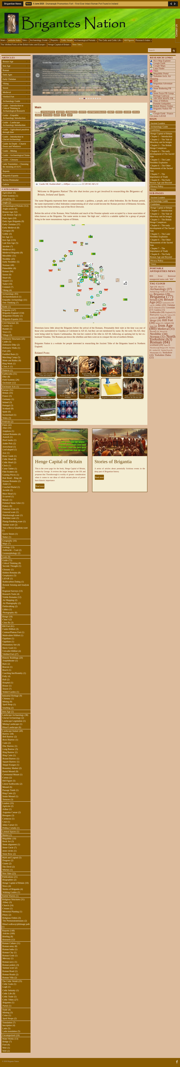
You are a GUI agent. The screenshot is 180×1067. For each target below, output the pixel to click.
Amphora (6, 431)
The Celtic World (10, 981)
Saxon (15, 87)
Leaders (5, 803)
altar (161, 287)
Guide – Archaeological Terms (16, 155)
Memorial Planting (10, 911)
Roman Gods (8, 955)
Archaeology (8, 294)
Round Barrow (9, 758)
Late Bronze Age (10, 215)
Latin (4, 1028)
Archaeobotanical (10, 297)
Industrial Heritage (10, 696)
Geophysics (8, 575)
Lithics (6, 609)
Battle (4, 307)
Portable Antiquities (162, 103)
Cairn (5, 743)
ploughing (6, 199)
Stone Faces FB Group (163, 93)
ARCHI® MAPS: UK (163, 98)
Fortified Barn (8, 354)
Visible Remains (9, 597)
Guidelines (155, 130)
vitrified (156, 350)
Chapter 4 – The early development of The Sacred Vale (162, 154)
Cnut (4, 822)
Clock (5, 465)
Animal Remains (9, 434)
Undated (6, 287)
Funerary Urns (9, 509)
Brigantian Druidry (11, 316)
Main (3, 40)
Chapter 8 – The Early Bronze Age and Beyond (161, 181)
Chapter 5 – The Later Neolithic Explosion (160, 161)
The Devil (6, 867)
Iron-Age (6, 711)
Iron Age (111, 112)
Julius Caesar (8, 825)
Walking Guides (9, 892)
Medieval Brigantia (10, 252)
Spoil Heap (8, 704)
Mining (5, 701)
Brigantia (6, 310)
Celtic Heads (67, 40)
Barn (4, 664)
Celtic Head (7, 459)
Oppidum (6, 638)
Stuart (63, 115)
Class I (5, 619)
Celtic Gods (7, 984)
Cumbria (159, 310)
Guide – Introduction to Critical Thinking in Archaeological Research (15, 108)
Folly (4, 676)
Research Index (143, 40)
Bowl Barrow (9, 739)
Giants (5, 863)
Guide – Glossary (10, 159)
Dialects (5, 370)
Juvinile (6, 490)
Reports (54, 40)
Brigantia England (48, 112)
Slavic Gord (7, 648)
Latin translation (10, 1031)
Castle (5, 341)
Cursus (5, 777)
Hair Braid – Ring (10, 478)
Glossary (6, 569)
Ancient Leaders (157, 123)
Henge (5, 616)
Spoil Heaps (8, 1018)
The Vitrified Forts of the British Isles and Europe (23, 44)
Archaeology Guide (39, 40)
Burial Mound (8, 771)
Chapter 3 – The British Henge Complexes (160, 146)
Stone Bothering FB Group (160, 89)
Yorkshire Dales (160, 356)
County (5, 326)
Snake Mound (8, 796)
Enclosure (7, 383)
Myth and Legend (10, 857)
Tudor (5, 284)
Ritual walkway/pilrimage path (16, 924)
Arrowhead (7, 447)
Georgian (82, 112)
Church (5, 905)
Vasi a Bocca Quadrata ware (15, 528)
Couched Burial (10, 487)
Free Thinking (9, 302)
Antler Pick (7, 443)
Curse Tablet (8, 468)
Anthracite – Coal (10, 550)
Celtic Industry (8, 990)
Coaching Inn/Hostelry (12, 673)
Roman (56, 115)
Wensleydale (155, 353)
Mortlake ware (9, 518)
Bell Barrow (8, 736)
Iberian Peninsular (11, 180)
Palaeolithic (47, 115)
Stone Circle (7, 847)
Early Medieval (9, 227)
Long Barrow (9, 749)
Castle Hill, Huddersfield (49, 184)
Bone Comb (7, 456)
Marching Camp (9, 357)
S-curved (7, 496)
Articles (5, 933)
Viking (69, 115)
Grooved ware (9, 512)
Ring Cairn (7, 755)
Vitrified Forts (166, 350)
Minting (5, 1012)
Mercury (6, 958)
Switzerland (7, 415)
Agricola (6, 806)
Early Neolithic (9, 262)
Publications (7, 877)
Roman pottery (9, 965)
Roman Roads (8, 974)
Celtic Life (7, 993)
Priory (5, 915)
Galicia (15, 184)
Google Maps (159, 66)
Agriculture (7, 193)
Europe (74, 90)
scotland (156, 345)
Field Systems (8, 196)
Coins (5, 1015)
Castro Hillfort (8, 629)
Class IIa (6, 622)
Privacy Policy (156, 186)
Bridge (5, 1041)
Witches (5, 870)
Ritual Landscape (10, 727)
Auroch (6, 437)
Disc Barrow (8, 746)
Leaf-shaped (8, 449)
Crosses (5, 908)
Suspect (5, 281)
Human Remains (9, 481)
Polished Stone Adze (11, 503)
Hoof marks (8, 440)
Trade (4, 1009)
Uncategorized (8, 1035)
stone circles (7, 851)
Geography (7, 541)
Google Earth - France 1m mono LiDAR (161, 114)
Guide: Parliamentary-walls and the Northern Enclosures (67, 63)
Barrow (5, 734)
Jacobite (119, 112)
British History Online (163, 106)
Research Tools (9, 594)
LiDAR (6, 578)
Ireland (5, 402)
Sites (24, 40)
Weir (4, 1048)
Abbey (5, 902)
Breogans (6, 815)
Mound (5, 787)
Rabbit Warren (8, 896)
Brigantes (7, 1002)
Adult (5, 484)
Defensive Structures (11, 339)
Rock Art (6, 841)
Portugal (6, 405)
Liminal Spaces (9, 831)
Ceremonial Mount (10, 774)
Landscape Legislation (12, 721)
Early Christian (71, 112)
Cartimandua (168, 303)
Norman (38, 115)
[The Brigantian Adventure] (177, 1061)
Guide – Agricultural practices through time (16, 130)
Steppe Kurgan (9, 765)
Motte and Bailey (10, 360)
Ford (4, 1044)
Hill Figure (7, 781)
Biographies (7, 879)
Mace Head (7, 493)
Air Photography (10, 603)
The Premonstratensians (13, 921)
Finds (4, 425)
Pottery (5, 506)
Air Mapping (8, 600)
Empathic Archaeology (12, 300)
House (5, 685)
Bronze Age (15, 61)
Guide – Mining (15, 150)
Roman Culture (9, 943)
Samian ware (8, 524)
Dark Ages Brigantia (11, 221)
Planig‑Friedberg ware (12, 521)
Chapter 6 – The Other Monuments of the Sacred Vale (161, 168)
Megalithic (7, 838)
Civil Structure (8, 323)
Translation (7, 1022)
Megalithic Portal (160, 73)
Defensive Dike (9, 345)
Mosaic (5, 500)
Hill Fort (6, 626)
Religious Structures (11, 899)
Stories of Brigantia (113, 461)
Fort (4, 351)
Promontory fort (9, 644)
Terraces (6, 799)
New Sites (77, 44)
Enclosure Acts (65, 90)
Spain (4, 411)
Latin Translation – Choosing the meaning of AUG (15, 165)
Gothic (5, 234)
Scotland (6, 408)
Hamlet (5, 329)
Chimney (6, 698)
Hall (4, 679)
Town (5, 332)
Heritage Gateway (161, 96)
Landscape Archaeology (86, 90)
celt (152, 305)
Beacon (5, 667)
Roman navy (8, 962)
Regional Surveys (10, 591)
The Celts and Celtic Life (109, 40)
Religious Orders (9, 918)
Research (6, 939)
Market (5, 835)
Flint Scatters (8, 471)
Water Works (8, 1039)
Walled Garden (9, 692)
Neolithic (136, 112)
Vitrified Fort (15, 96)
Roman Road (8, 971)
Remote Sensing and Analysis (16, 585)
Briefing (6, 936)
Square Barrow (9, 761)
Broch (5, 670)
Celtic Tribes (8, 999)
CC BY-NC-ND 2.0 (90, 184)
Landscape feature (10, 731)
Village (5, 335)
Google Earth (159, 63)
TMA (155, 71)
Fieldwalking (8, 606)
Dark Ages (60, 112)
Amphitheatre (8, 660)
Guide (5, 560)
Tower (5, 689)
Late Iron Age (9, 243)
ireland (169, 323)
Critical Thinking (10, 563)
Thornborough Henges (159, 348)
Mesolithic (7, 255)
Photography (8, 612)
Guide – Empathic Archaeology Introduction (15, 116)
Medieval (127, 112)
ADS (155, 81)
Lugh (5, 987)
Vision (153, 190)
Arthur (5, 809)
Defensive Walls (9, 348)
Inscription (7, 1025)
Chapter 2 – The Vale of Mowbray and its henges (161, 140)
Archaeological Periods (85, 40)
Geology (6, 547)
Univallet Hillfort (10, 651)
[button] (37, 75)
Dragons (6, 860)
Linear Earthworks (10, 784)
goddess (154, 318)
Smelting (6, 708)
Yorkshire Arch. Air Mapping (160, 77)
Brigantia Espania (10, 175)
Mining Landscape (10, 724)
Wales (5, 418)
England (170, 312)
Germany (6, 399)
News (5, 886)
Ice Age (5, 237)
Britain (56, 90)
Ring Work (7, 363)
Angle (5, 202)
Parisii (5, 1006)
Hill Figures (129, 40)
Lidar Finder (158, 68)
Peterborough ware (11, 515)
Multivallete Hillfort (11, 635)
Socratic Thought (10, 566)
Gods (4, 557)
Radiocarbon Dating (12, 581)
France (5, 396)
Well (4, 1051)
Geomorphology (9, 553)
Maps (4, 543)
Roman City (7, 952)
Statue (5, 537)
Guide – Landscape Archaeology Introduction (15, 123)
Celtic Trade (7, 996)
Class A (6, 366)
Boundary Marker (10, 768)
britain (156, 299)
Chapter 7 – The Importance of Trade (159, 175)
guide (164, 317)
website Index (14, 40)
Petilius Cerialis (9, 828)
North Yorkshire (162, 337)
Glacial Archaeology (11, 718)
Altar (4, 428)
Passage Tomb (8, 790)
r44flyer (66, 184)
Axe (4, 453)
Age (153, 287)
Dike (4, 376)
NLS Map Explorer (162, 60)
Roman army (8, 946)
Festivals (6, 421)
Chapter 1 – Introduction (161, 136)
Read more (40, 486)
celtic (161, 305)
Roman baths (8, 949)
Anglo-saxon (8, 209)
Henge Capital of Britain (59, 44)
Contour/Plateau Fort (11, 632)
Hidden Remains (9, 572)
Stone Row (7, 854)
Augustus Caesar (9, 812)
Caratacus (6, 818)
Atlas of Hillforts (160, 101)
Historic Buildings (10, 658)
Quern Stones (8, 534)
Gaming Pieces (9, 475)
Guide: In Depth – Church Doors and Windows (14, 145)
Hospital (6, 682)
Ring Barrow (8, 752)
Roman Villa (8, 977)
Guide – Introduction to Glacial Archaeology (13, 138)
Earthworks (7, 374)
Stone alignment (9, 844)
